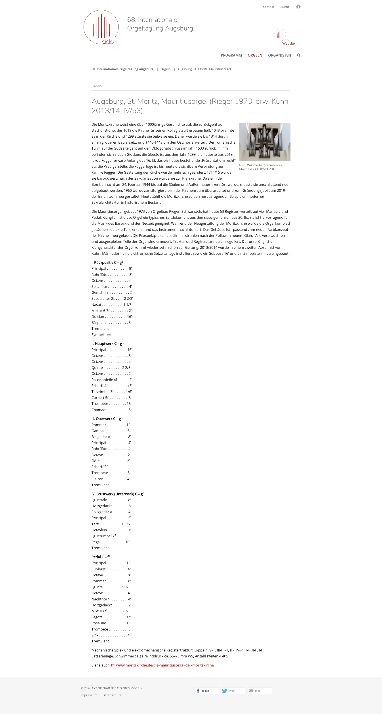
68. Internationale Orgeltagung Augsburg (160, 24)
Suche (285, 7)
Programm (231, 55)
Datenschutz (112, 695)
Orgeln (255, 55)
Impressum (88, 695)
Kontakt (268, 7)
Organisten (279, 55)
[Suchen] (295, 19)
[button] (207, 690)
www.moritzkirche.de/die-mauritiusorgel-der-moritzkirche (165, 665)
